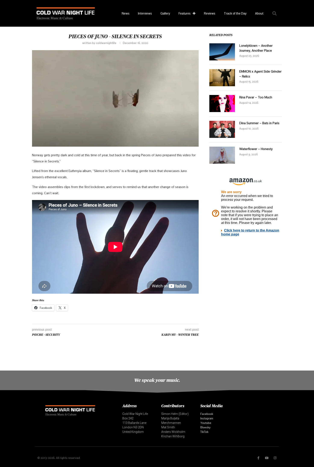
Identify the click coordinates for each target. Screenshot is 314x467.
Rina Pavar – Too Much (255, 97)
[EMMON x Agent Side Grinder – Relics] (222, 77)
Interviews (145, 13)
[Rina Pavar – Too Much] (222, 103)
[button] (274, 13)
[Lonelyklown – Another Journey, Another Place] (222, 51)
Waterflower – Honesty (256, 149)
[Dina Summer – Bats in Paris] (222, 129)
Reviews (209, 13)
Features (185, 13)
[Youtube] (266, 458)
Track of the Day (235, 13)
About (259, 13)
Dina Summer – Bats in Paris (259, 123)
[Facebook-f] (258, 458)
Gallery (165, 13)
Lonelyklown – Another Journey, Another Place (256, 48)
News (125, 13)
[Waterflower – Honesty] (222, 155)
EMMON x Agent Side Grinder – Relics (260, 73)
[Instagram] (275, 458)
